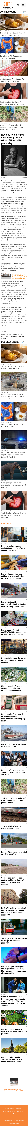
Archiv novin (20, 1111)
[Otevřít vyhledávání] (18, 5)
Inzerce (12, 1108)
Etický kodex (16, 1114)
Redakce (9, 1114)
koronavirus (13, 336)
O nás (7, 1108)
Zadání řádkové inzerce (9, 1111)
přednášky (22, 336)
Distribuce (18, 1108)
